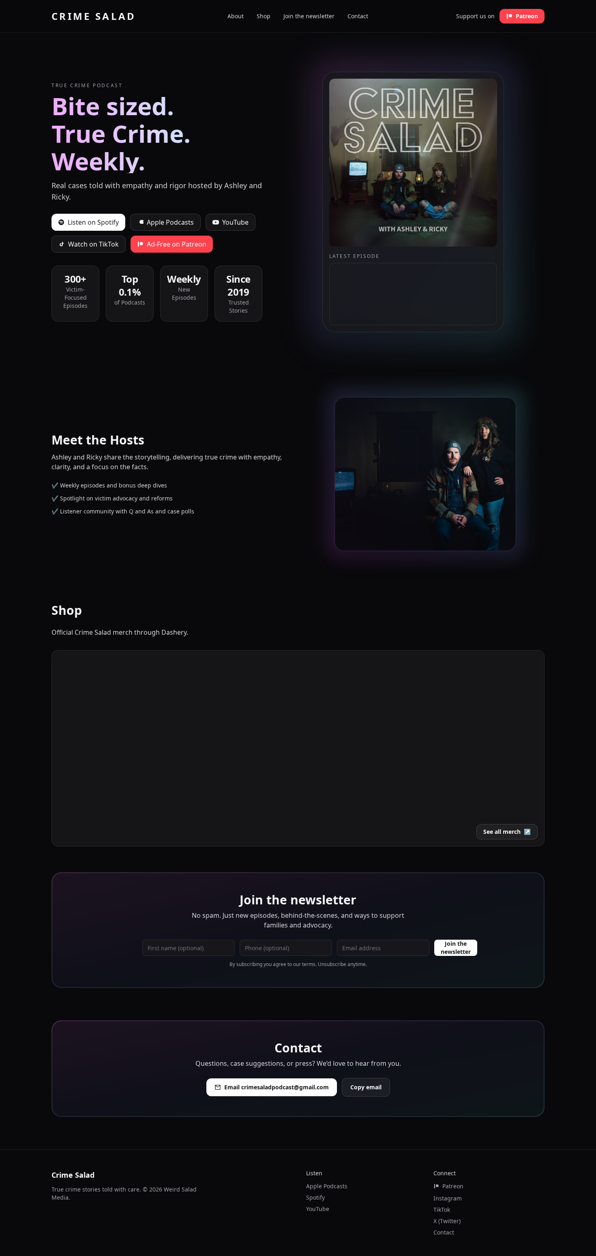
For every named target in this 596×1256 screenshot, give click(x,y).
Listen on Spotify (93, 222)
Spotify (315, 1197)
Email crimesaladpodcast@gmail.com (276, 1087)
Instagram (447, 1198)
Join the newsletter (308, 16)
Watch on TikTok (93, 244)
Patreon (527, 16)
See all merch (507, 831)
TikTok (441, 1209)
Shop (263, 16)
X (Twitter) (447, 1221)
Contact (357, 16)
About (235, 16)
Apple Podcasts (170, 222)
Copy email (366, 1087)
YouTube (235, 222)
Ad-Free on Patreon (176, 244)
